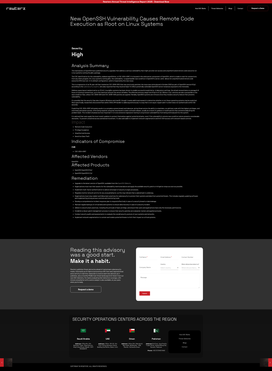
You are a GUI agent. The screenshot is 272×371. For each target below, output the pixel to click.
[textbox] (169, 268)
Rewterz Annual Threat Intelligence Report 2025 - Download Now (136, 1)
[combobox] (169, 268)
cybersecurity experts (91, 87)
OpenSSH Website (124, 183)
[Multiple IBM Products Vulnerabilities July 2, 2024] (6, 362)
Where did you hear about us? (190, 264)
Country (163, 264)
